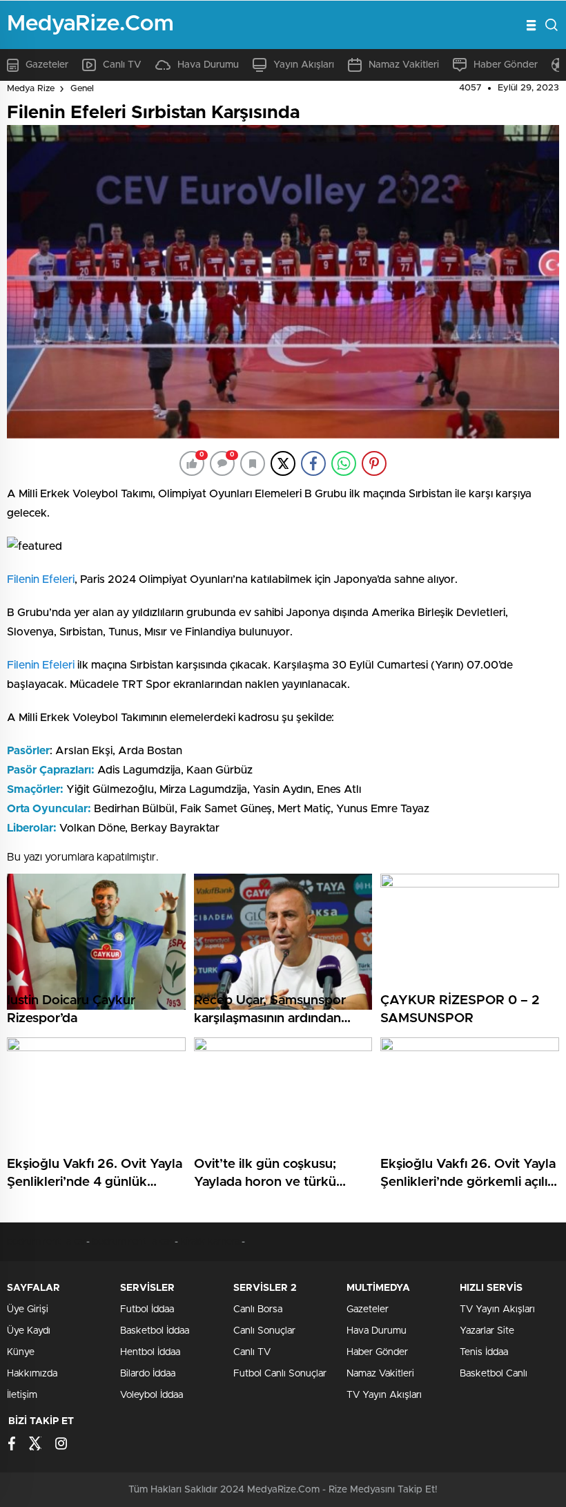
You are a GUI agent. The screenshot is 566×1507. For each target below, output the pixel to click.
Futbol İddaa (147, 1309)
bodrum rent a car (46, 1242)
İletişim (22, 1395)
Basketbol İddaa (154, 1331)
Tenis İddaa (484, 1352)
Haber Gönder (506, 65)
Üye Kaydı (28, 1331)
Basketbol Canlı (493, 1374)
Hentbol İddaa (150, 1352)
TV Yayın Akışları (384, 1395)
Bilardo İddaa (147, 1374)
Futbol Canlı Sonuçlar (279, 1374)
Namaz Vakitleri (404, 65)
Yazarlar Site (487, 1331)
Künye (21, 1352)
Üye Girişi (27, 1309)
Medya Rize (31, 88)
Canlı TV (122, 65)
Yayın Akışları (303, 65)
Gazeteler (47, 65)
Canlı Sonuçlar (264, 1331)
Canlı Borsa (257, 1309)
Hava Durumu (208, 65)
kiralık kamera (210, 1242)
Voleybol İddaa (151, 1395)
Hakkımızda (32, 1374)
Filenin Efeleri (41, 579)
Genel (82, 88)
